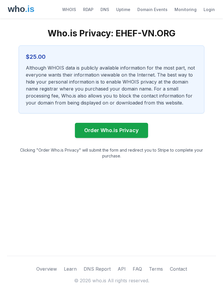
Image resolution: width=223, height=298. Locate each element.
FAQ (137, 269)
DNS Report (97, 269)
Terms (156, 269)
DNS (104, 9)
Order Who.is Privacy (111, 130)
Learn (70, 269)
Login (209, 9)
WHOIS (69, 9)
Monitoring (186, 9)
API (122, 269)
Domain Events (152, 9)
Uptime (123, 9)
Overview (46, 269)
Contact (178, 269)
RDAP (88, 9)
